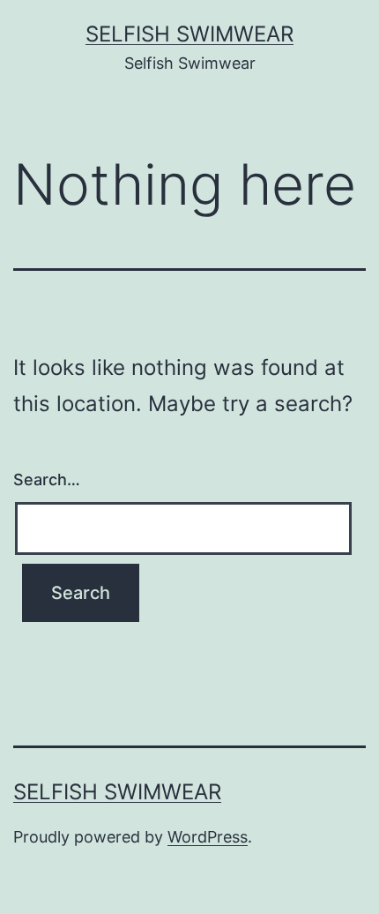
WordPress (207, 837)
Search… (46, 479)
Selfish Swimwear (189, 34)
